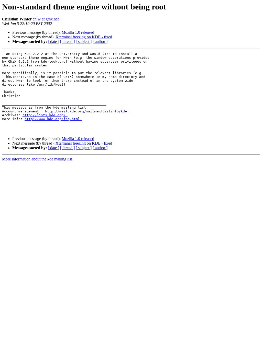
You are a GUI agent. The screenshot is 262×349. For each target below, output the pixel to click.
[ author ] (100, 41)
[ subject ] (84, 41)
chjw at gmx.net (46, 19)
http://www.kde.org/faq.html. (53, 119)
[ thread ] (67, 41)
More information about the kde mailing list (37, 159)
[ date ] (53, 41)
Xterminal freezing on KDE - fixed (84, 37)
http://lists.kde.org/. (45, 115)
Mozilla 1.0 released (78, 32)
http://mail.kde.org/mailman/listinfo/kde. (87, 111)
